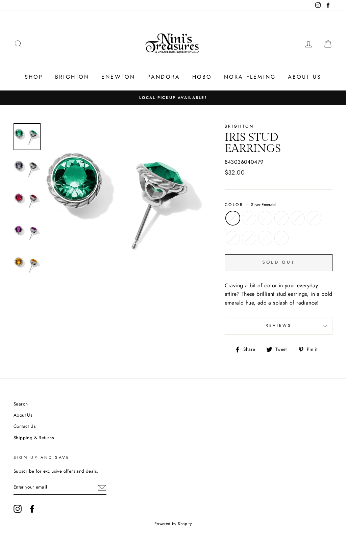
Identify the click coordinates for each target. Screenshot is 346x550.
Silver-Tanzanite (233, 238)
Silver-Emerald (233, 218)
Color (250, 205)
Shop (34, 77)
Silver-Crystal (281, 238)
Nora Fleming (250, 77)
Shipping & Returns (34, 437)
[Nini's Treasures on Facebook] (32, 509)
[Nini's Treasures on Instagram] (18, 509)
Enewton (118, 77)
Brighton (72, 77)
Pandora (163, 77)
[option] (173, 97)
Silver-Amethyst (281, 218)
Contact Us (24, 426)
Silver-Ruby (265, 218)
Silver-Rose (314, 218)
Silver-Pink (249, 238)
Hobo (202, 77)
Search (21, 403)
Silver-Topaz (297, 218)
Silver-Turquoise (265, 238)
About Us (305, 77)
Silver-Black (249, 218)
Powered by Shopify (173, 524)
